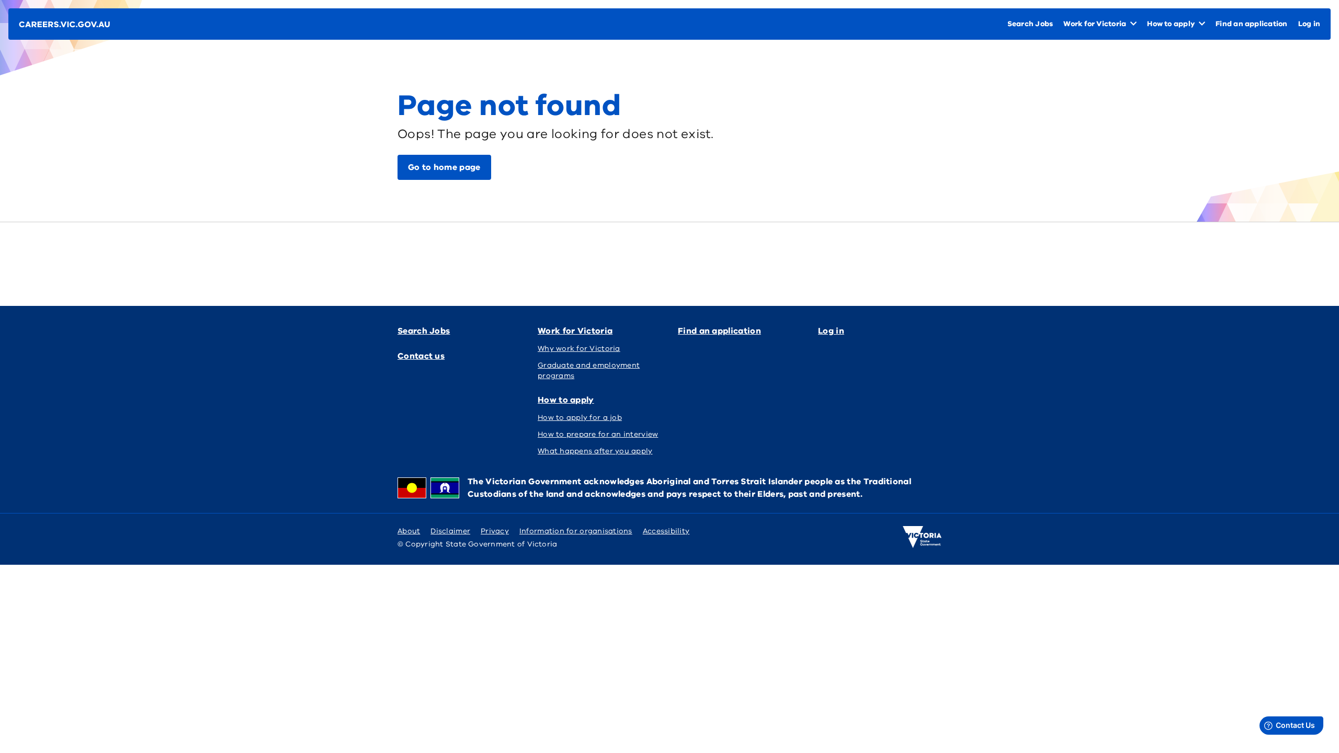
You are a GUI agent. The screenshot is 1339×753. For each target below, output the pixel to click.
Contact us (421, 356)
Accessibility (666, 531)
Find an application (719, 331)
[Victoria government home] (922, 537)
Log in (831, 331)
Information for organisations (575, 531)
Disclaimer (450, 531)
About (409, 531)
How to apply (566, 400)
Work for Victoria (575, 331)
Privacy (495, 531)
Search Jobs (424, 331)
